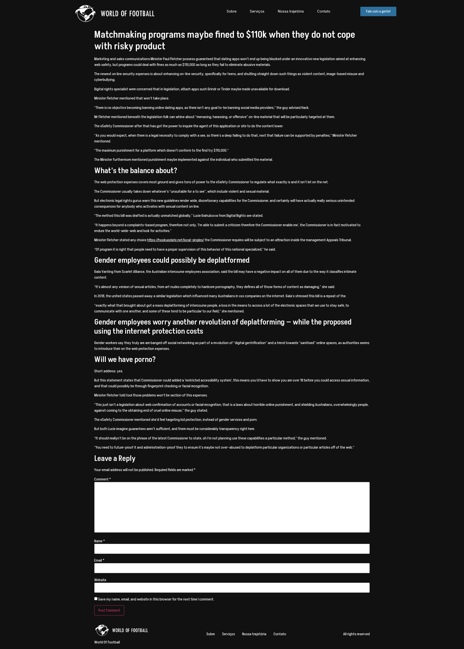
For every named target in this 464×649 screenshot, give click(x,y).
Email (99, 560)
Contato (323, 11)
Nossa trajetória (291, 11)
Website (100, 580)
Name (99, 541)
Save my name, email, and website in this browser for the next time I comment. (156, 599)
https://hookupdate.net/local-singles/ (175, 240)
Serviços (257, 11)
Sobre (232, 11)
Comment (102, 479)
